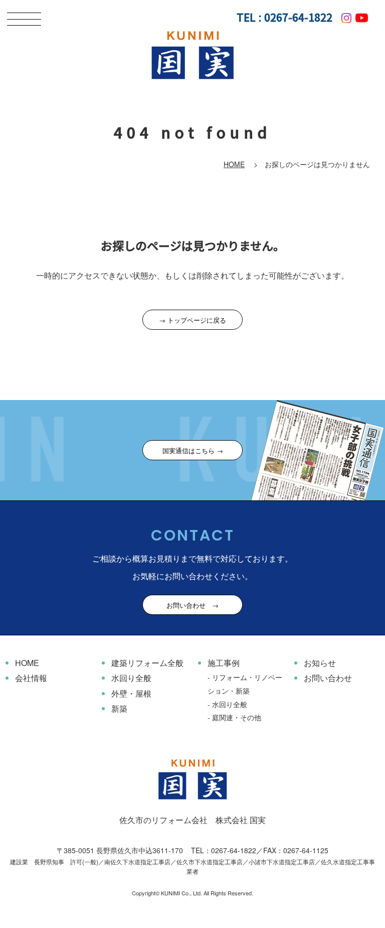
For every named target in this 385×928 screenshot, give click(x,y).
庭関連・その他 (236, 717)
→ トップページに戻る (192, 320)
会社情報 (31, 678)
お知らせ (320, 663)
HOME (234, 164)
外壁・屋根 (131, 693)
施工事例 (224, 663)
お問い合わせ (328, 678)
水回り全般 (131, 678)
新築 (119, 708)
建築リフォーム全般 (147, 663)
